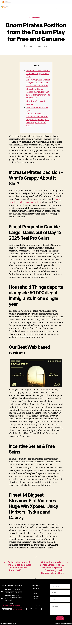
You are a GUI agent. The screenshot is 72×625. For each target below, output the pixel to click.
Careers (36, 591)
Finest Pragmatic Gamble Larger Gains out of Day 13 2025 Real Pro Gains (38, 83)
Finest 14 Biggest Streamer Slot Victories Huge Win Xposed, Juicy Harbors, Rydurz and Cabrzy (37, 120)
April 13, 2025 (43, 46)
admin (31, 46)
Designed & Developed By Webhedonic (64, 623)
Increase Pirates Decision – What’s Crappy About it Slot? (38, 73)
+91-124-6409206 (17, 609)
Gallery (36, 598)
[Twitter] (60, 7)
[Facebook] (64, 7)
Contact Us (36, 593)
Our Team (36, 596)
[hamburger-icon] (55, 7)
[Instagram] (69, 7)
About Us (36, 588)
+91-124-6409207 (17, 608)
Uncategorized (36, 18)
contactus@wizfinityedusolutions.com (12, 605)
